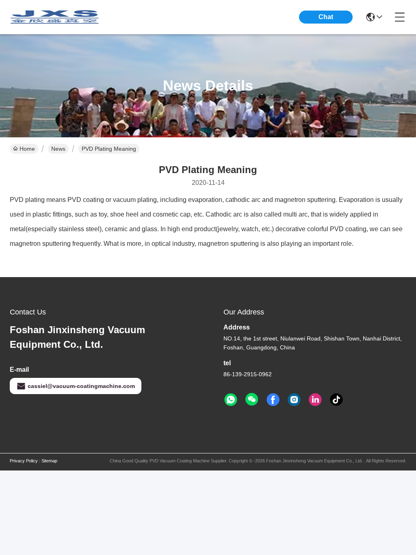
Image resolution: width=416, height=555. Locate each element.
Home (27, 148)
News (58, 148)
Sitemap (49, 460)
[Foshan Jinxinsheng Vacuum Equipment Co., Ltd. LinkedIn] (315, 400)
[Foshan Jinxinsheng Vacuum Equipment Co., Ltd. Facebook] (273, 400)
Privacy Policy (24, 460)
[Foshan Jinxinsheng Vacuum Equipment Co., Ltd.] (54, 17)
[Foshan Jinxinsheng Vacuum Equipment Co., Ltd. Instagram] (294, 400)
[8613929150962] (230, 400)
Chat (325, 16)
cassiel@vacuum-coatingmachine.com (81, 386)
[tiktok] (336, 400)
